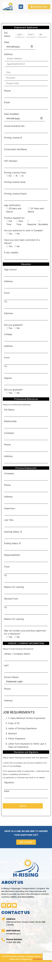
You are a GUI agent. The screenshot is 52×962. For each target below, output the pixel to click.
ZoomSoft (37, 959)
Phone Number (14, 939)
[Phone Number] (3, 939)
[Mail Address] (3, 931)
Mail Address (13, 930)
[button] (21, 7)
